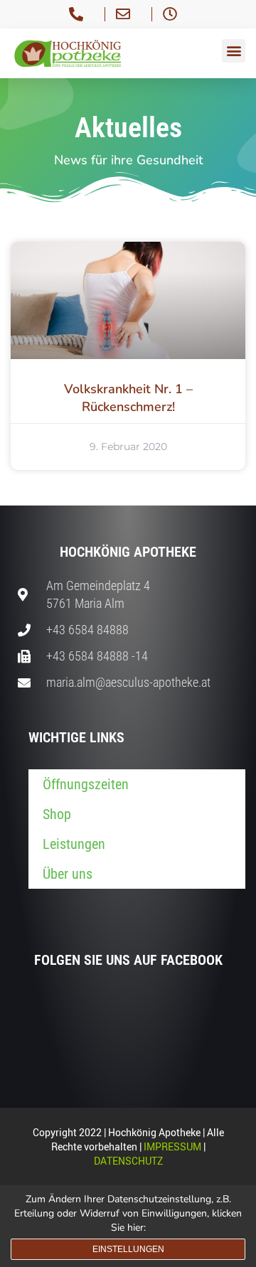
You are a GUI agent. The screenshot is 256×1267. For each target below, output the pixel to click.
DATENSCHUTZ (128, 1160)
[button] (233, 51)
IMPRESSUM (172, 1146)
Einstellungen (128, 1249)
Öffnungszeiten (86, 784)
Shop (57, 814)
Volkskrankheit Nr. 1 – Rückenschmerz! (128, 397)
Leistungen (74, 843)
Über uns (67, 873)
